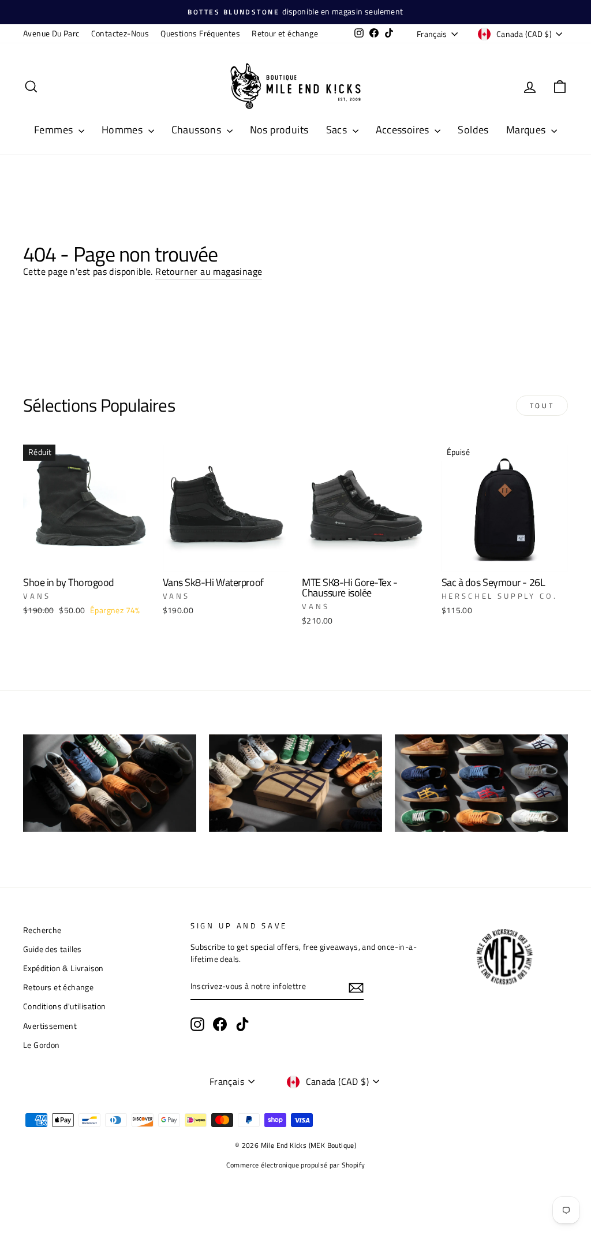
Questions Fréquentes (200, 33)
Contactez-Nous (120, 33)
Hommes (123, 129)
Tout (542, 405)
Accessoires (404, 129)
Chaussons (197, 129)
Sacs (338, 129)
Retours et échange (58, 987)
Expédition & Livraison (63, 968)
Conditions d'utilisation (64, 1006)
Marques (527, 129)
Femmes (55, 129)
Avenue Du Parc (51, 33)
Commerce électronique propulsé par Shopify (295, 1164)
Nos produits (279, 129)
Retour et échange (285, 33)
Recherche (42, 930)
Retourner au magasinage (208, 271)
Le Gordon (41, 1045)
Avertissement (50, 1026)
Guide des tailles (52, 949)
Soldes (473, 129)
